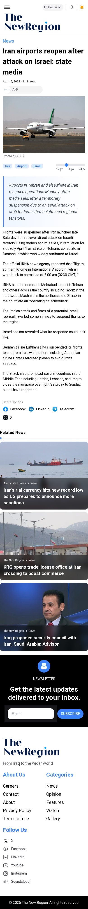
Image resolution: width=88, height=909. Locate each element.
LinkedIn (42, 409)
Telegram (67, 409)
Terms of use (16, 818)
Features (55, 802)
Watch (52, 810)
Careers (11, 786)
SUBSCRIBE (70, 714)
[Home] (44, 23)
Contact (11, 794)
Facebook (18, 409)
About (9, 802)
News (8, 41)
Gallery (53, 818)
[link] (44, 476)
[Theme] (81, 7)
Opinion (53, 794)
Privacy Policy (17, 810)
